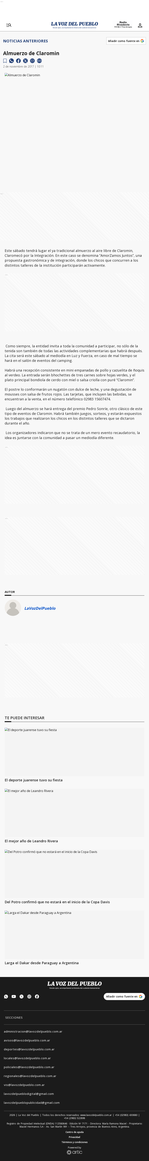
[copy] (39, 60)
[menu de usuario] (140, 25)
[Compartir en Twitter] (25, 60)
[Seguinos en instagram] (29, 997)
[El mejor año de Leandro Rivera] (74, 813)
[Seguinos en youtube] (14, 997)
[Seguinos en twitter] (21, 997)
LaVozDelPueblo (39, 608)
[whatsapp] (11, 60)
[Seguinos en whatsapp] (6, 997)
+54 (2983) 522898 (74, 1118)
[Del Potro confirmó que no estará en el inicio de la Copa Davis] (74, 874)
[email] (32, 60)
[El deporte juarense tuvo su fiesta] (74, 752)
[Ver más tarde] (5, 61)
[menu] (9, 25)
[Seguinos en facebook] (37, 997)
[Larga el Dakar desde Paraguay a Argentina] (74, 935)
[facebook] (18, 60)
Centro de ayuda (75, 1132)
